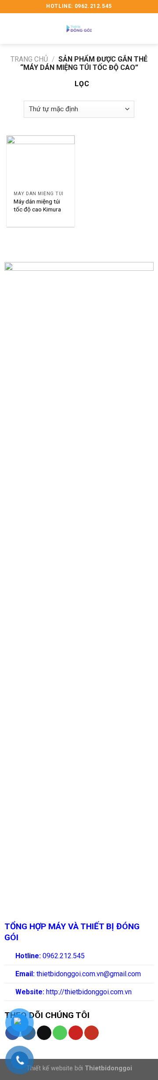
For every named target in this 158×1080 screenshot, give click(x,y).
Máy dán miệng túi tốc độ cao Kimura (37, 205)
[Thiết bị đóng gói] (79, 28)
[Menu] (12, 28)
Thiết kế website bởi (79, 1068)
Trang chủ (29, 59)
